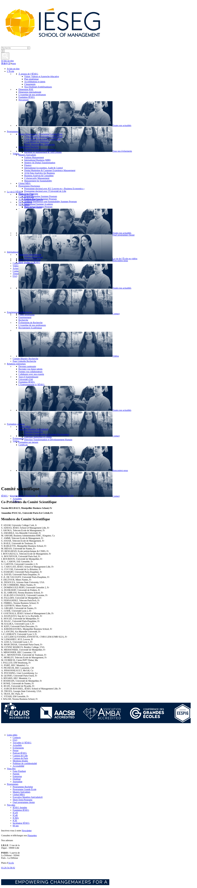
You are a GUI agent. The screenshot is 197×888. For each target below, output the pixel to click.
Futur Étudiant (19, 771)
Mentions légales (20, 761)
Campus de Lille (20, 755)
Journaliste (17, 781)
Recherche (43, 496)
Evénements (18, 748)
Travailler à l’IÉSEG (22, 742)
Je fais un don (7, 61)
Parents (16, 774)
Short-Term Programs (22, 800)
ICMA (16, 818)
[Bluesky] (11, 730)
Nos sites (11, 805)
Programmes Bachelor (23, 787)
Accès (11, 863)
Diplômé (17, 779)
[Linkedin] (30, 730)
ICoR (15, 815)
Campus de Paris (20, 758)
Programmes (12, 784)
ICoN (15, 812)
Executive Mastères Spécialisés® (28, 797)
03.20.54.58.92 (8, 868)
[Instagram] (17, 730)
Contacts (17, 737)
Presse (15, 750)
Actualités (17, 745)
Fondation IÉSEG (21, 810)
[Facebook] (4, 730)
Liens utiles (12, 735)
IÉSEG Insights (20, 807)
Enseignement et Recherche (22, 496)
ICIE (15, 820)
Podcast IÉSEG (20, 753)
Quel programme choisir (24, 802)
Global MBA (19, 794)
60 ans (16, 825)
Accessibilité (18, 766)
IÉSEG (4, 496)
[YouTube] (24, 730)
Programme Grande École (24, 789)
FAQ (15, 740)
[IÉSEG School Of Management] (60, 45)
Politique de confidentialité (25, 763)
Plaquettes (32, 835)
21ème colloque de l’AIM (62, 496)
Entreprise (17, 776)
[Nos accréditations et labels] (96, 722)
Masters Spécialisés (21, 792)
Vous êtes (11, 768)
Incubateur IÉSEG (21, 823)
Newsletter (27, 830)
